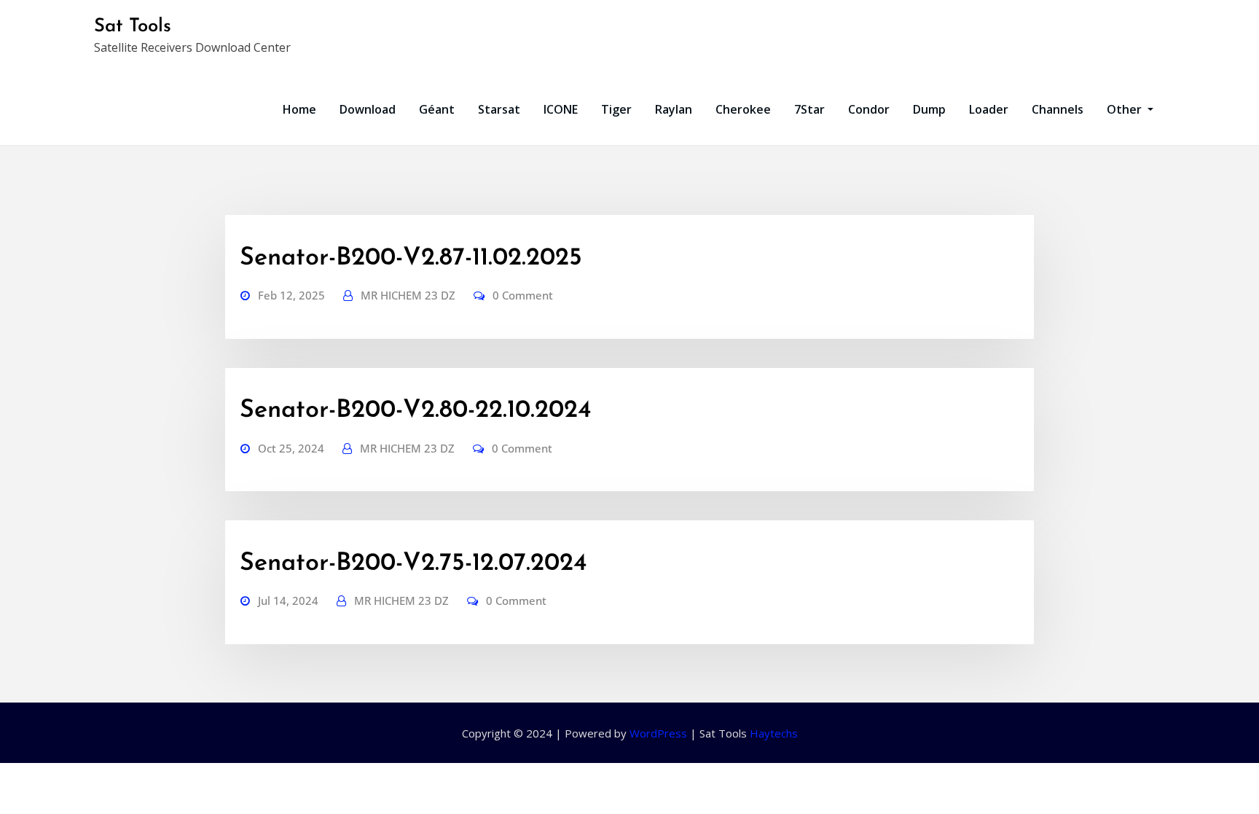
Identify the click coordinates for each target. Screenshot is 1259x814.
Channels (1057, 109)
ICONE (561, 109)
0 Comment (523, 295)
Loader (988, 109)
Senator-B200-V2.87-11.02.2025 (411, 258)
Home (299, 109)
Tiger (616, 109)
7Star (809, 109)
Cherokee (743, 109)
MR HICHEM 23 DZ (408, 295)
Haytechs (774, 733)
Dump (929, 109)
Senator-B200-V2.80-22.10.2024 (415, 410)
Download (368, 109)
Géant (437, 109)
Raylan (673, 109)
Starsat (499, 109)
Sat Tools (132, 26)
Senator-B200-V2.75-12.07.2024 (413, 563)
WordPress (658, 733)
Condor (869, 109)
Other (1126, 109)
